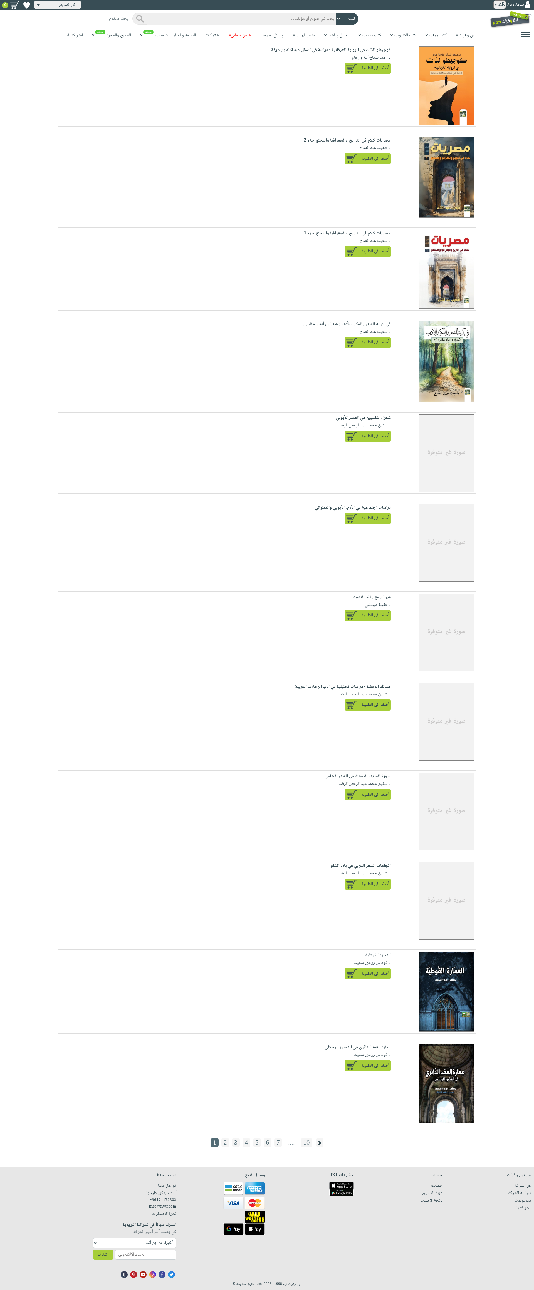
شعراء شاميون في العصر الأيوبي (363, 418)
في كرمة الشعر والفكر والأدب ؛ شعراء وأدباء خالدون (347, 324)
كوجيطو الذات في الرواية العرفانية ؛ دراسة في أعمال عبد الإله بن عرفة (331, 50)
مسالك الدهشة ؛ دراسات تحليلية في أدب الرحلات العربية (343, 687)
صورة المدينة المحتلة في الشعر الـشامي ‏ (357, 776)
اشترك (103, 1254)
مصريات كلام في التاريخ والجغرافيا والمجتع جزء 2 (347, 140)
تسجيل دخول (515, 5)
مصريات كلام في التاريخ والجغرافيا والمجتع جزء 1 (347, 233)
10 (306, 1142)
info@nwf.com (162, 1207)
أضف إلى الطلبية (375, 68)
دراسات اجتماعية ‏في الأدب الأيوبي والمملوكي (353, 508)
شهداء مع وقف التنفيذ (372, 597)
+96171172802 (162, 1200)
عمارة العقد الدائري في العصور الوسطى (358, 1047)
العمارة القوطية (378, 955)
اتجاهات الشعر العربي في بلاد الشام (361, 866)
